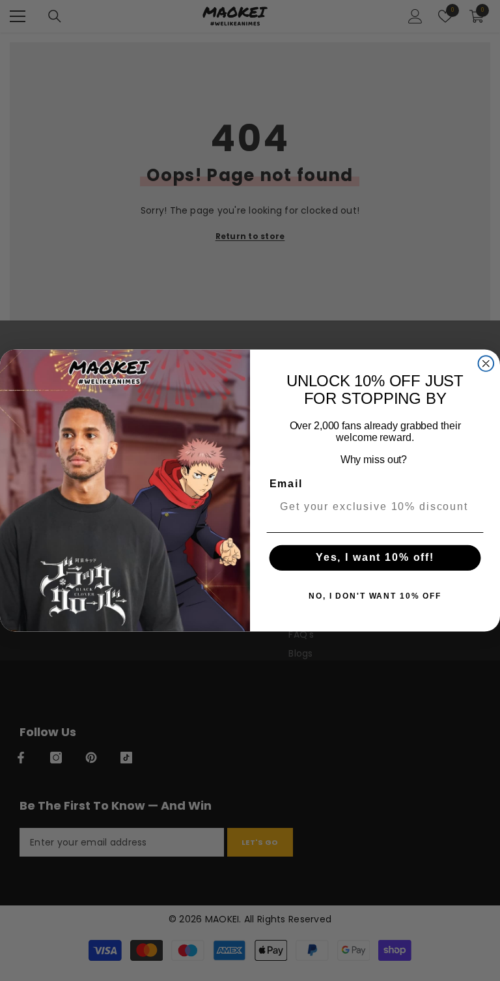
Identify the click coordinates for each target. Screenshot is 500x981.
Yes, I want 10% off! (375, 557)
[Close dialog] (486, 363)
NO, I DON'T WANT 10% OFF (375, 596)
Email (286, 483)
